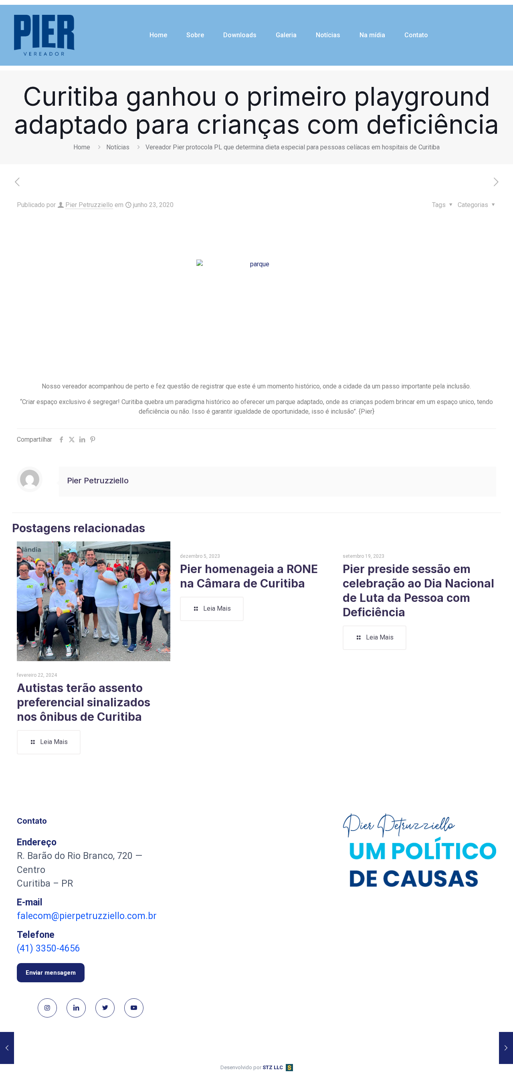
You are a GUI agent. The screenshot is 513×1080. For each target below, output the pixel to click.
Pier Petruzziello (89, 205)
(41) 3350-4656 (48, 948)
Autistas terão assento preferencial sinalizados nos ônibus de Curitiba (83, 702)
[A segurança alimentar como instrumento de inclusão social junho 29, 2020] (506, 1048)
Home (81, 147)
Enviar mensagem (51, 972)
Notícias (117, 147)
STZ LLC (273, 1067)
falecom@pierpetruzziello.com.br (87, 916)
